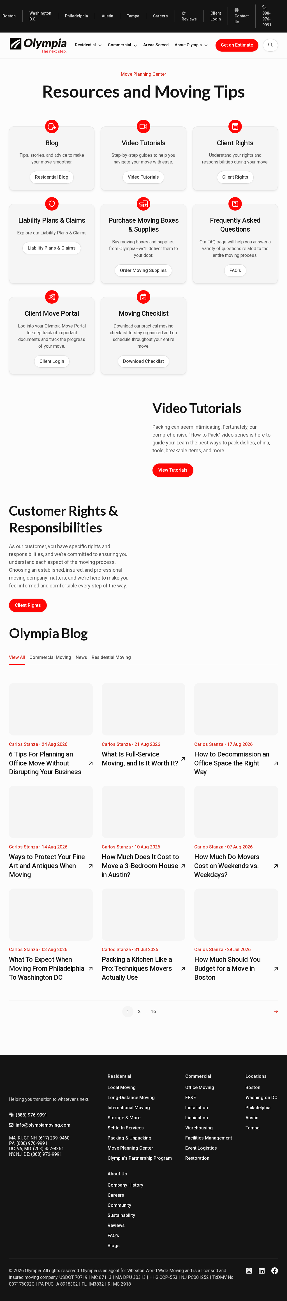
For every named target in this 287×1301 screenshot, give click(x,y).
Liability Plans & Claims (52, 248)
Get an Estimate (237, 45)
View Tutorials (173, 470)
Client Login (52, 361)
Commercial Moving (50, 657)
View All (17, 657)
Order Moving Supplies (143, 270)
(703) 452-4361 (48, 1148)
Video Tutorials (143, 177)
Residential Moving (111, 657)
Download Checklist (143, 361)
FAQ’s (235, 270)
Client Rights (235, 177)
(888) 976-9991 (31, 1115)
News (81, 657)
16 (153, 1011)
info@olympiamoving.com (43, 1125)
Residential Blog (51, 177)
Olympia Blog (48, 633)
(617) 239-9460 (54, 1138)
